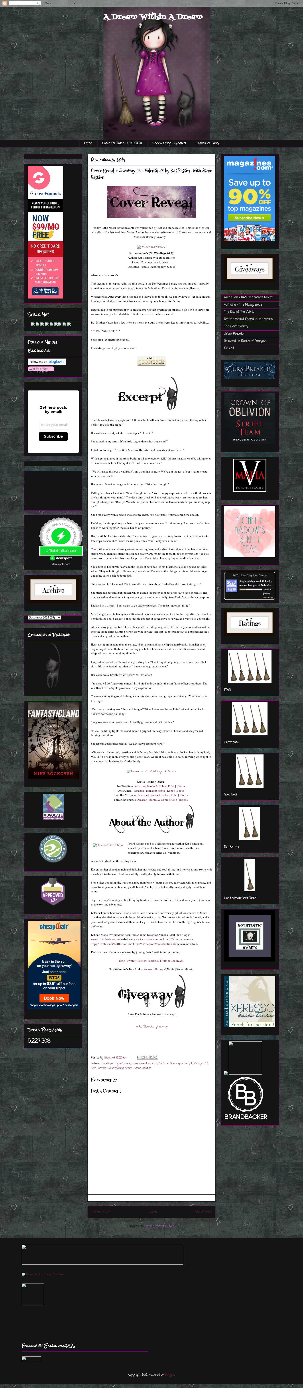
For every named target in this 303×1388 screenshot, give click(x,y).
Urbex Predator (234, 333)
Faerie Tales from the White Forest (248, 297)
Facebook (153, 961)
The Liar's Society (236, 326)
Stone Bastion (143, 1068)
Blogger (169, 1375)
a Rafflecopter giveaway (152, 1027)
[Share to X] (147, 1057)
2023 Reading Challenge (249, 575)
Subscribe (53, 436)
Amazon (140, 786)
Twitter (131, 961)
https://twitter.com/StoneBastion (152, 944)
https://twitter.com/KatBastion (109, 944)
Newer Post (100, 1211)
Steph (108, 1058)
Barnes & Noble (156, 786)
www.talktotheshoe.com (105, 939)
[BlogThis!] (143, 1057)
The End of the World (239, 312)
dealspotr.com (61, 564)
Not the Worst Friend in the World (248, 319)
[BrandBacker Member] (246, 1119)
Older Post (203, 1211)
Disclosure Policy (208, 143)
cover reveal (139, 1063)
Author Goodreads (172, 961)
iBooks (181, 786)
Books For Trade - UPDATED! (122, 143)
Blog (122, 961)
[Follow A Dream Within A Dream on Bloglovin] (47, 364)
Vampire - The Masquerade (243, 304)
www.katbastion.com (146, 939)
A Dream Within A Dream (153, 17)
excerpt (152, 1063)
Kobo (171, 786)
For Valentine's (168, 1063)
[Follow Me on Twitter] (29, 325)
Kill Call (229, 348)
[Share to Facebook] (151, 1057)
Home (88, 143)
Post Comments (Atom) (160, 1226)
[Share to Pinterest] (155, 1057)
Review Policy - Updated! (169, 143)
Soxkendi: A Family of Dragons (245, 341)
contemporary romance (115, 1063)
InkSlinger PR (200, 1063)
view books (268, 597)
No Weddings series (120, 1068)
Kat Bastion (98, 1068)
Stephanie (245, 581)
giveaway (184, 1063)
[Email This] (139, 1057)
